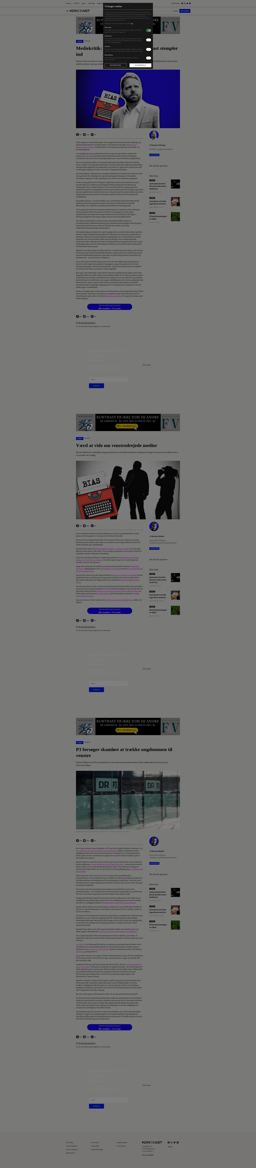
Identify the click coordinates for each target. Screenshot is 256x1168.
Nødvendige (108, 27)
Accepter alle (140, 65)
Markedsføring (109, 55)
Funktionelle (108, 36)
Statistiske (107, 46)
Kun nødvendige (115, 65)
